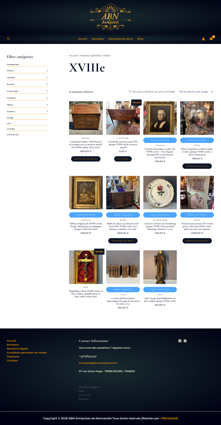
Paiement (13, 356)
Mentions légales (17, 348)
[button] (8, 39)
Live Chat (85, 395)
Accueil (82, 38)
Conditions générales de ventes (27, 352)
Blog (140, 38)
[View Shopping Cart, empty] (211, 39)
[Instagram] (185, 340)
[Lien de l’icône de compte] (203, 38)
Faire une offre (160, 140)
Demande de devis (121, 38)
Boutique (98, 38)
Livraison (12, 360)
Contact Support (89, 387)
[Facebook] (179, 340)
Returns (84, 399)
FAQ (81, 391)
